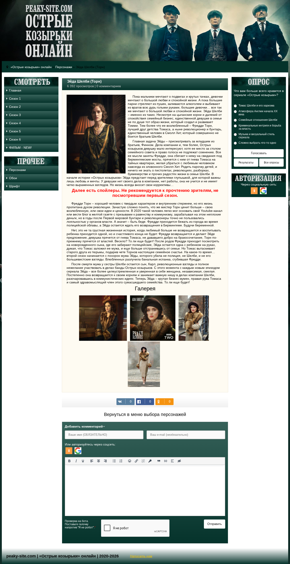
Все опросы (271, 162)
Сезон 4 (15, 123)
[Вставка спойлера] (172, 461)
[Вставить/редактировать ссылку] (136, 461)
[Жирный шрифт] (69, 461)
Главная (15, 90)
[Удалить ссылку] (143, 461)
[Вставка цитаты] (158, 461)
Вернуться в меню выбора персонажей (145, 414)
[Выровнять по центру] (98, 461)
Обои (13, 178)
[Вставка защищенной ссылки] (150, 461)
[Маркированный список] (114, 461)
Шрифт (14, 186)
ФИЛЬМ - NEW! (20, 147)
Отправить (214, 524)
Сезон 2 (15, 107)
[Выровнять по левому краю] (91, 461)
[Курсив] (76, 461)
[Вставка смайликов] (129, 461)
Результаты (246, 162)
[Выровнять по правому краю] (105, 461)
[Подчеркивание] (83, 461)
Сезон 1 (15, 98)
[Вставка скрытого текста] (179, 461)
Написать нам (141, 556)
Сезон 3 (15, 115)
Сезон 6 (15, 139)
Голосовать (259, 153)
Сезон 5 (15, 131)
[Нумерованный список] (121, 461)
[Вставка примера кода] (165, 461)
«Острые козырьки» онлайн (31, 67)
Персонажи (63, 67)
